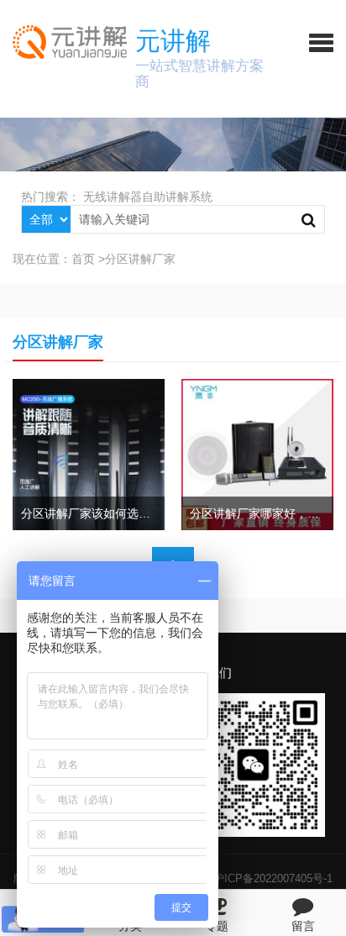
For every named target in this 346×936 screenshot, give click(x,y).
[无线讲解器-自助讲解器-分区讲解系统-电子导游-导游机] (63, 42)
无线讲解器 (112, 196)
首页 (83, 259)
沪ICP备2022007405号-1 (273, 878)
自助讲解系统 (177, 196)
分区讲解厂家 (140, 259)
